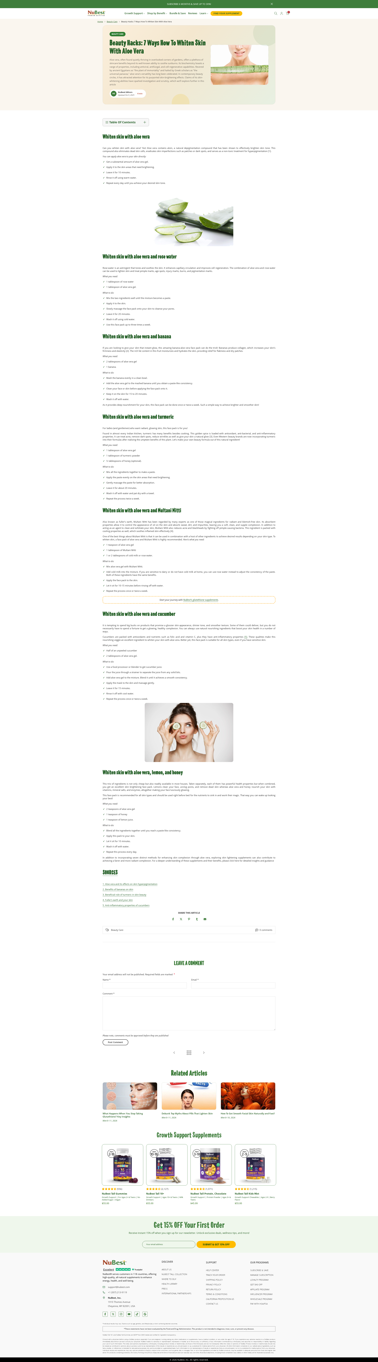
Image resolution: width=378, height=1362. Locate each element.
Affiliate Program (259, 1289)
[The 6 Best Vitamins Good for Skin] (174, 1053)
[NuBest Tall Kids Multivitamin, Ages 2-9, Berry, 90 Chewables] (255, 1164)
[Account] (281, 13)
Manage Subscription (261, 1275)
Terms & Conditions (216, 1294)
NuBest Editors (125, 92)
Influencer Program (261, 1294)
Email (195, 979)
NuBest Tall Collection (174, 1274)
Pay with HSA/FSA (259, 1303)
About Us (167, 1269)
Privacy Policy (213, 1284)
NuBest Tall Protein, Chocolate (208, 1193)
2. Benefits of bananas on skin (118, 889)
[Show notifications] (269, 13)
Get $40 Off (256, 1284)
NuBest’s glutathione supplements (200, 599)
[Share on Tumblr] (196, 919)
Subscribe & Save (259, 1270)
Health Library (169, 1283)
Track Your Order (215, 1275)
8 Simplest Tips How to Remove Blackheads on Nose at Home (127, 1115)
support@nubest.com (119, 1287)
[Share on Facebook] (173, 919)
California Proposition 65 (220, 1299)
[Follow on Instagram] (121, 1314)
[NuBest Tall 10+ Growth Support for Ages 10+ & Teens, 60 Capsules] (166, 1164)
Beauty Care (112, 21)
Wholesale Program (261, 1299)
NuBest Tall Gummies (114, 1193)
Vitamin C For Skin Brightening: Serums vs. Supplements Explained (243, 1115)
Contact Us (212, 1303)
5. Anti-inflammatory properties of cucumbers (126, 905)
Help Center (212, 1270)
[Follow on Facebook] (105, 1314)
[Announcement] (189, 4)
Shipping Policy (214, 1279)
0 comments (266, 929)
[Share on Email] (204, 919)
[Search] (275, 13)
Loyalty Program (259, 1279)
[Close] (106, 4)
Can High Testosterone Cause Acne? (181, 1113)
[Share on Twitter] (181, 919)
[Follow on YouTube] (129, 1314)
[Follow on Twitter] (113, 1314)
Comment (108, 993)
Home (100, 21)
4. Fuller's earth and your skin (118, 899)
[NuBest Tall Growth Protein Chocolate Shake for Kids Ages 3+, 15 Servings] (211, 1164)
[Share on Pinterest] (189, 919)
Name (106, 979)
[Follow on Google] (145, 1314)
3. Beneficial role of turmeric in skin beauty (124, 894)
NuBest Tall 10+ (155, 1193)
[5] (245, 636)
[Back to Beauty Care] (189, 1053)
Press (165, 1288)
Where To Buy (169, 1279)
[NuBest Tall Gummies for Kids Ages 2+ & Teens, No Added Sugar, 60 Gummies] (122, 1164)
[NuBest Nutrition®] (97, 13)
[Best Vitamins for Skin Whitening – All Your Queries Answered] (203, 1053)
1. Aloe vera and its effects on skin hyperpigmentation (130, 884)
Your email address (154, 1244)
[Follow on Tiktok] (137, 1314)
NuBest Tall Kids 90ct (247, 1193)
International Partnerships (176, 1293)
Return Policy (213, 1289)
